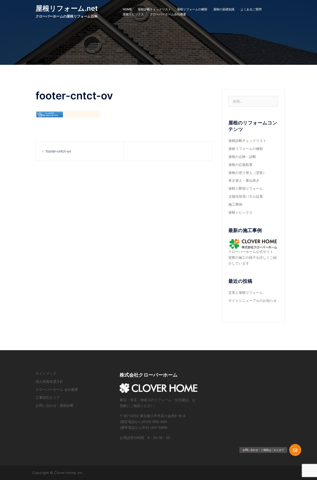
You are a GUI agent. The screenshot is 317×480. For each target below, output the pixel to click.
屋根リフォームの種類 (192, 9)
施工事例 (235, 204)
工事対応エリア (48, 397)
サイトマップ (46, 373)
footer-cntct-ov (58, 151)
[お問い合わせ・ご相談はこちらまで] (295, 450)
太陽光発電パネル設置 (245, 196)
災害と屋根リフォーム (245, 292)
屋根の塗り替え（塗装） (247, 172)
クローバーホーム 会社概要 (57, 389)
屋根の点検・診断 (242, 156)
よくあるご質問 (251, 9)
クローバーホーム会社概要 (168, 14)
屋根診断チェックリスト (154, 9)
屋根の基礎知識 (223, 9)
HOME (127, 9)
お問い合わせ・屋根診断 (55, 405)
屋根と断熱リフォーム (245, 188)
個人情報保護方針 (49, 381)
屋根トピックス (133, 14)
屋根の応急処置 (240, 164)
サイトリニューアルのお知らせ (252, 300)
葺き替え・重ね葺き (243, 180)
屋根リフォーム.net (67, 8)
